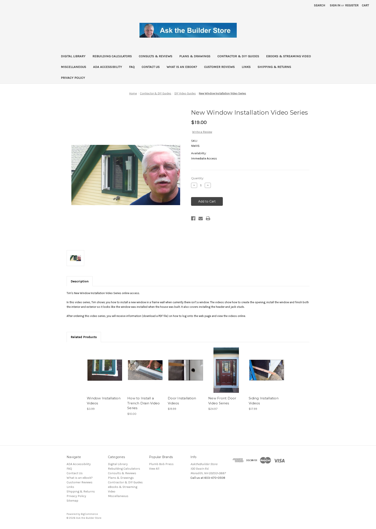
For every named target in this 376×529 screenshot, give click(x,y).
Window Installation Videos (104, 400)
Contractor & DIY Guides (238, 56)
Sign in (335, 5)
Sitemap (72, 500)
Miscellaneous (73, 67)
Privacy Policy (73, 78)
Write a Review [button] (202, 132)
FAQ (132, 67)
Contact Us (151, 67)
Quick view (104, 366)
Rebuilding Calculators (112, 56)
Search (319, 5)
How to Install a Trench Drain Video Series (143, 403)
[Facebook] (193, 218)
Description (80, 281)
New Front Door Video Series (222, 400)
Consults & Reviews (155, 56)
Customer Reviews (219, 67)
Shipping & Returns (274, 67)
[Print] (208, 218)
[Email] (200, 218)
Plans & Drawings (194, 56)
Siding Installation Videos (264, 400)
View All (154, 468)
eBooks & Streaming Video (288, 56)
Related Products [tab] (84, 337)
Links (246, 67)
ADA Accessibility (107, 67)
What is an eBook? (182, 67)
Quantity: (197, 178)
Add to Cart (105, 374)
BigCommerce (89, 514)
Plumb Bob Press (161, 464)
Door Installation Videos (182, 400)
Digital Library (73, 56)
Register (352, 5)
